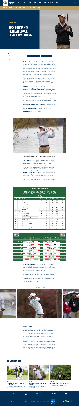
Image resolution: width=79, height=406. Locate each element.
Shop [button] (35, 2)
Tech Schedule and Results (33, 55)
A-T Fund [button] (39, 2)
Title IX (37, 401)
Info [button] (57, 2)
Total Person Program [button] (48, 2)
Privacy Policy (26, 401)
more (39, 7)
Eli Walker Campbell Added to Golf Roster (59, 383)
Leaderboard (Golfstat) (46, 55)
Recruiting (29, 7)
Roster (16, 7)
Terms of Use (32, 401)
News (24, 7)
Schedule (11, 7)
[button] (75, 3)
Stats (20, 7)
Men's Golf (5, 7)
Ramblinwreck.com (26, 350)
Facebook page (51, 347)
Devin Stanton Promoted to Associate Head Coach (15, 384)
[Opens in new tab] (14, 394)
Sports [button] (19, 2)
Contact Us (20, 401)
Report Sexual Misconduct (44, 401)
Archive (34, 7)
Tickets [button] (25, 2)
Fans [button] (30, 2)
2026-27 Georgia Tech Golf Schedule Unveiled (37, 384)
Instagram (38, 348)
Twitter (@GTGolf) (31, 348)
